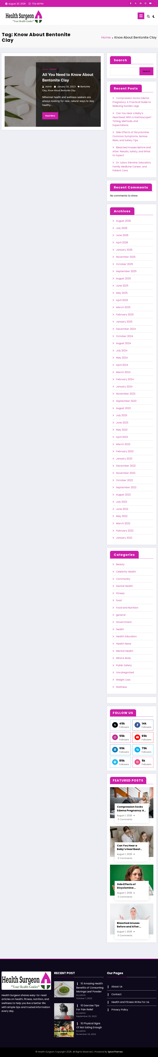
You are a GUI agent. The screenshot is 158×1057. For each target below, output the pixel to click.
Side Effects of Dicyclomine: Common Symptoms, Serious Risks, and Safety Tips (130, 136)
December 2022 (126, 466)
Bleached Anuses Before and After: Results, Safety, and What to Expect (131, 151)
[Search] (148, 16)
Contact (116, 994)
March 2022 (123, 523)
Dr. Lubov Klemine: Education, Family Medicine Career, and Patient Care (131, 166)
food (119, 600)
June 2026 (122, 235)
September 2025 (126, 271)
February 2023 (124, 451)
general (120, 615)
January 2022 (124, 538)
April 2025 (122, 300)
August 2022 (123, 494)
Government (124, 622)
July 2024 (121, 350)
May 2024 (122, 357)
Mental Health (124, 651)
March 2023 (123, 444)
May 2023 (121, 429)
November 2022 (125, 473)
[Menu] (141, 16)
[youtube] (150, 3)
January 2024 (124, 386)
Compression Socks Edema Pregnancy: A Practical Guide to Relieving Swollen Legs (131, 102)
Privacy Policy (119, 1009)
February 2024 (125, 379)
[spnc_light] (154, 16)
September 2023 (126, 401)
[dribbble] (140, 3)
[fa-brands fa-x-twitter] (135, 3)
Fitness (120, 593)
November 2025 (125, 257)
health (45, 69)
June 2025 (122, 285)
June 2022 (122, 509)
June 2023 (122, 422)
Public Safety (124, 665)
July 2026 (121, 228)
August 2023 (123, 408)
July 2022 (121, 502)
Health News (123, 643)
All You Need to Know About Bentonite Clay (67, 77)
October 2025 (124, 264)
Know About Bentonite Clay (61, 90)
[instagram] (145, 3)
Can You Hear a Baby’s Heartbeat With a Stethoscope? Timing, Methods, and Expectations (131, 847)
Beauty (120, 564)
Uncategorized (125, 672)
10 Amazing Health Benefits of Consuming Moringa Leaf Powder (89, 987)
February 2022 (124, 530)
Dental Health (124, 586)
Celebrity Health (126, 571)
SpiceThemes (115, 1051)
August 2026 (123, 221)
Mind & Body (123, 658)
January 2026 (124, 250)
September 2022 (126, 487)
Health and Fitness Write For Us (130, 1002)
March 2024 (123, 372)
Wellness (121, 687)
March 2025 (123, 307)
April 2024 (122, 365)
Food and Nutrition (127, 607)
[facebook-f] (131, 3)
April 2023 (122, 437)
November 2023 (125, 393)
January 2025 (124, 321)
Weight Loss (123, 679)
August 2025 (123, 278)
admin (48, 86)
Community (123, 579)
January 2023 (124, 458)
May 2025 (122, 293)
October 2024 (124, 336)
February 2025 (125, 314)
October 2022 (124, 480)
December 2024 (126, 329)
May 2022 (121, 516)
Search (120, 60)
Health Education (126, 636)
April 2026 (122, 242)
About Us (116, 986)
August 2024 (123, 343)
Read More (50, 116)
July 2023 (121, 415)
